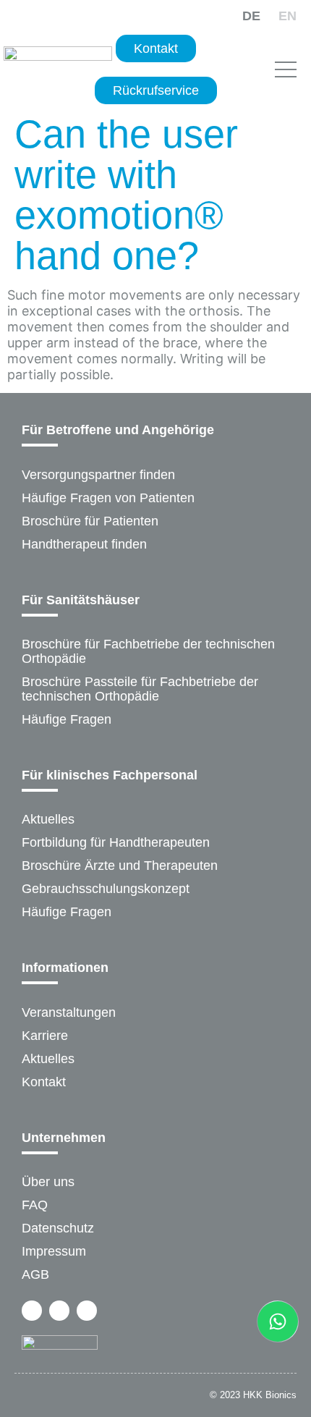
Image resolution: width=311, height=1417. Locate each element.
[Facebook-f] (32, 1310)
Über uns (48, 1182)
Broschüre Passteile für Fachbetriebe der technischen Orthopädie (140, 688)
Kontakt (44, 1082)
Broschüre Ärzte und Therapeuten (120, 865)
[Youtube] (87, 1310)
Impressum (54, 1251)
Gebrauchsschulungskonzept (105, 888)
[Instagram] (59, 1310)
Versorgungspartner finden (98, 475)
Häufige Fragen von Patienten (108, 498)
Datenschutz (58, 1228)
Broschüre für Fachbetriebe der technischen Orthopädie (148, 651)
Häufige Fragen (66, 719)
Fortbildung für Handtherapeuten (116, 842)
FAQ (35, 1205)
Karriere (45, 1035)
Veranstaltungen (69, 1012)
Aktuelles (48, 819)
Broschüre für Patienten (90, 521)
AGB (35, 1274)
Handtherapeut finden (84, 544)
